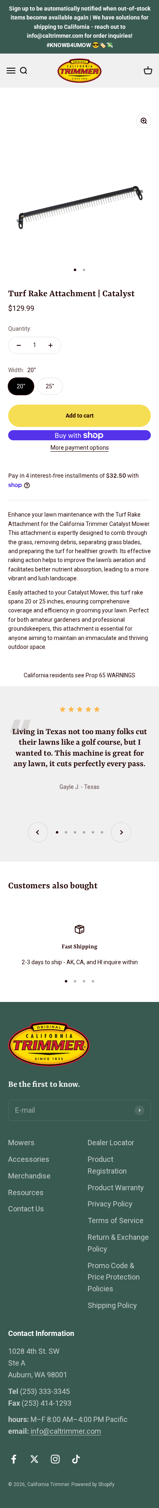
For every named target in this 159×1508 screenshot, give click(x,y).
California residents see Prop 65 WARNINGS (79, 675)
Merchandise (29, 1176)
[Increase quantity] (50, 345)
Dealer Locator (111, 1142)
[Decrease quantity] (19, 345)
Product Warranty (116, 1187)
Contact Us (26, 1208)
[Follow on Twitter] (34, 1459)
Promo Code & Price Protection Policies (114, 1277)
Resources (26, 1192)
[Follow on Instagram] (55, 1459)
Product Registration (107, 1165)
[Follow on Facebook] (13, 1459)
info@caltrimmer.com (66, 1431)
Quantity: (19, 328)
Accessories (28, 1159)
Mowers (21, 1142)
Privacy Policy (110, 1204)
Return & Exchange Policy (118, 1243)
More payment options (80, 447)
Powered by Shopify (93, 1484)
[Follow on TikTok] (76, 1459)
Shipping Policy (112, 1305)
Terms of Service (116, 1220)
